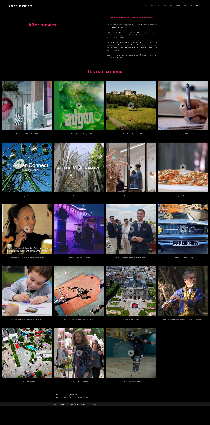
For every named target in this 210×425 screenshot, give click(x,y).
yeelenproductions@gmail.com (66, 394)
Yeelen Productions (20, 5)
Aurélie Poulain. (67, 404)
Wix (95, 404)
